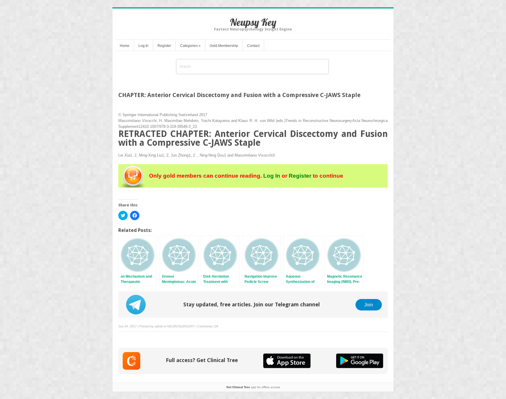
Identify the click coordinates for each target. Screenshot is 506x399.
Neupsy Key (253, 22)
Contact (253, 46)
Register (164, 46)
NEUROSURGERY (181, 326)
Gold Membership (224, 46)
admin (159, 326)
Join (368, 304)
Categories (190, 46)
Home (124, 46)
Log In (143, 46)
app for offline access (253, 387)
